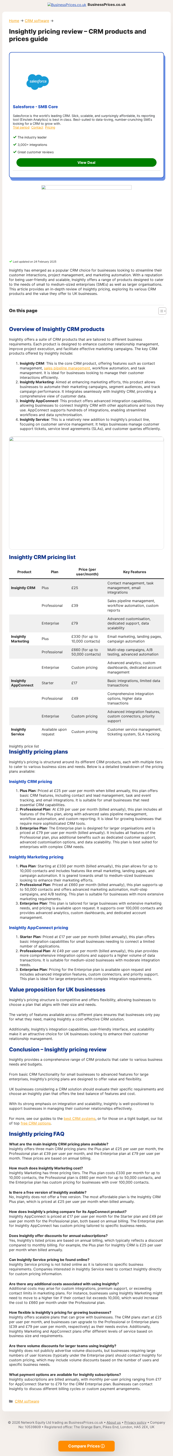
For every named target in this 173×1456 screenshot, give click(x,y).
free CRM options (36, 1123)
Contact (37, 127)
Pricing (50, 127)
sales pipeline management (67, 368)
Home (14, 20)
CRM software (37, 20)
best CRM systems (80, 1118)
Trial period (21, 127)
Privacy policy (135, 1422)
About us (114, 1422)
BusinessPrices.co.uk (107, 4)
